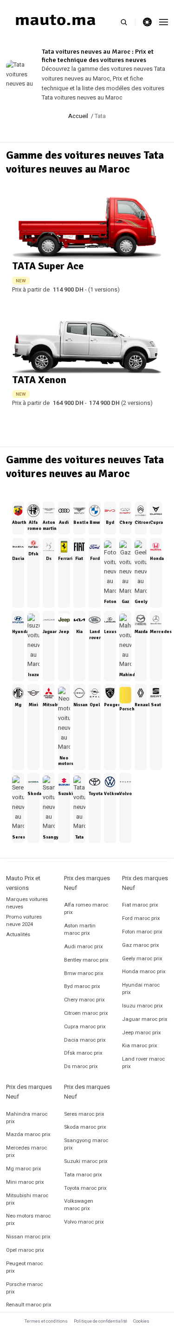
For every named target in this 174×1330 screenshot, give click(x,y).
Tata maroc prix (83, 1175)
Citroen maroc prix (86, 1013)
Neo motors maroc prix (28, 1219)
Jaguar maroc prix (145, 1019)
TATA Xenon (39, 379)
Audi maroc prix (83, 947)
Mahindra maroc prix (26, 1117)
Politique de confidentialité (100, 1321)
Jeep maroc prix (141, 1033)
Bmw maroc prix (83, 973)
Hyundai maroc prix (141, 988)
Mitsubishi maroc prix (27, 1199)
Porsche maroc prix (24, 1288)
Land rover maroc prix (143, 1062)
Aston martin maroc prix (80, 929)
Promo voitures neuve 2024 (24, 920)
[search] (127, 22)
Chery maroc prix (84, 1000)
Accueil (78, 116)
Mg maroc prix (23, 1169)
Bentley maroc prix (86, 960)
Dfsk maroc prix (83, 1053)
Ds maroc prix (81, 1066)
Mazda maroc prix (28, 1134)
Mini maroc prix (25, 1182)
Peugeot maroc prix (24, 1267)
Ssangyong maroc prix (86, 1144)
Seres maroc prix (84, 1114)
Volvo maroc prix (84, 1222)
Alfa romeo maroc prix (86, 908)
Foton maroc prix (142, 932)
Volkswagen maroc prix (78, 1204)
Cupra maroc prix (85, 1027)
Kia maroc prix (139, 1046)
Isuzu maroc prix (142, 1006)
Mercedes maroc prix (26, 1151)
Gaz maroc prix (140, 945)
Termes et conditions (46, 1321)
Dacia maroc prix (85, 1040)
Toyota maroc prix (85, 1188)
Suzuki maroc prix (86, 1161)
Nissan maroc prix (28, 1237)
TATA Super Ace (48, 266)
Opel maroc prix (25, 1250)
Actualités (18, 934)
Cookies (141, 1321)
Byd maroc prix (82, 986)
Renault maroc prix (29, 1305)
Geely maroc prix (142, 959)
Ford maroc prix (141, 918)
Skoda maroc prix (85, 1127)
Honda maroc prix (144, 972)
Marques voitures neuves (27, 903)
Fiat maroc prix (140, 905)
